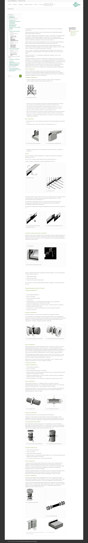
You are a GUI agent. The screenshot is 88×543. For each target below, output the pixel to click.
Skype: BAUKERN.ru (12, 1)
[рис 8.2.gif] (50, 259)
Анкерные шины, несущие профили (15, 28)
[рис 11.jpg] (33, 406)
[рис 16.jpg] (31, 530)
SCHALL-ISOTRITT (13, 47)
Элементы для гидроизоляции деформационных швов (14, 39)
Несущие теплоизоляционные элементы (14, 33)
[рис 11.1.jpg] (54, 406)
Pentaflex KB (10, 9)
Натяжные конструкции (14, 59)
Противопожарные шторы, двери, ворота (15, 70)
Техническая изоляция (14, 48)
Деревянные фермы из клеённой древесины (14, 65)
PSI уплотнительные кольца (13, 54)
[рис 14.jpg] (29, 500)
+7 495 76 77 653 (21, 1)
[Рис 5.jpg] (54, 188)
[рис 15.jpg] (55, 509)
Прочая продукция (12, 66)
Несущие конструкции (12, 18)
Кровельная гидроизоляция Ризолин (14, 62)
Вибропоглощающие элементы (14, 50)
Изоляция (10, 29)
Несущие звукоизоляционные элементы (14, 42)
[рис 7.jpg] (54, 223)
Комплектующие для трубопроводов (14, 52)
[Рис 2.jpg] (35, 141)
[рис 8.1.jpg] (32, 260)
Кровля (9, 57)
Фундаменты (11, 14)
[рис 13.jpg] (52, 441)
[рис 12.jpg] (30, 441)
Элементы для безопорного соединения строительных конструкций (14, 22)
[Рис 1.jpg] (31, 95)
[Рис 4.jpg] (33, 175)
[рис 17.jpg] (55, 530)
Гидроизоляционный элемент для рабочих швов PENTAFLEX (74, 33)
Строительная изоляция (14, 31)
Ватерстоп (11, 15)
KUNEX (11, 37)
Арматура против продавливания (13, 25)
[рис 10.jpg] (54, 336)
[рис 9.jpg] (33, 336)
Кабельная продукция (14, 68)
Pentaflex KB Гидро (13, 36)
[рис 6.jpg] (31, 223)
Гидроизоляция (13, 35)
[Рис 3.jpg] (55, 141)
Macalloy (11, 60)
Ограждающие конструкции (14, 56)
